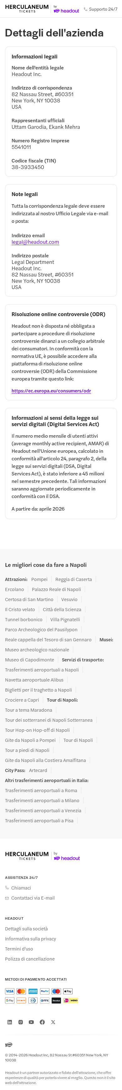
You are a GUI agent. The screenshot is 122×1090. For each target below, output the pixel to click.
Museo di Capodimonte (29, 659)
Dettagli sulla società (26, 928)
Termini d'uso (19, 948)
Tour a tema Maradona (28, 710)
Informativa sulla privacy (30, 938)
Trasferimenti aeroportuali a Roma (41, 790)
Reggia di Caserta (73, 579)
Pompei (39, 579)
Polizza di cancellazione (30, 959)
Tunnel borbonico (24, 619)
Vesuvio (69, 599)
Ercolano (14, 589)
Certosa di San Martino (29, 599)
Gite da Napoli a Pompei (30, 740)
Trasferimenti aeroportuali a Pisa (39, 820)
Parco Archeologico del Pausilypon (41, 629)
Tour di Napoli (78, 740)
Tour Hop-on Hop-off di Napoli (37, 730)
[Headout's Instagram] (20, 1022)
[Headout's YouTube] (31, 1022)
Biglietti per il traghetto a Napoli (38, 690)
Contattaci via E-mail (33, 898)
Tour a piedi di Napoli (27, 750)
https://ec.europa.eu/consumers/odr (51, 390)
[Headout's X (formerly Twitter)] (53, 1022)
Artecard (38, 770)
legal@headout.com (35, 241)
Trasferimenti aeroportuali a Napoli (42, 669)
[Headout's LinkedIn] (9, 1022)
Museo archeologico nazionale (37, 649)
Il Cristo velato (20, 609)
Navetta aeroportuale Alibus (34, 679)
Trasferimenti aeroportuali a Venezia (43, 810)
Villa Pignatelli (65, 619)
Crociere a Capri (22, 700)
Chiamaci (21, 888)
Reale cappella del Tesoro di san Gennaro (48, 639)
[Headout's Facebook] (42, 1022)
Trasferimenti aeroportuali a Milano (42, 800)
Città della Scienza (62, 609)
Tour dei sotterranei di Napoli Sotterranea (49, 720)
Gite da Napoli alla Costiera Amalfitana (45, 760)
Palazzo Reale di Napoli (56, 589)
